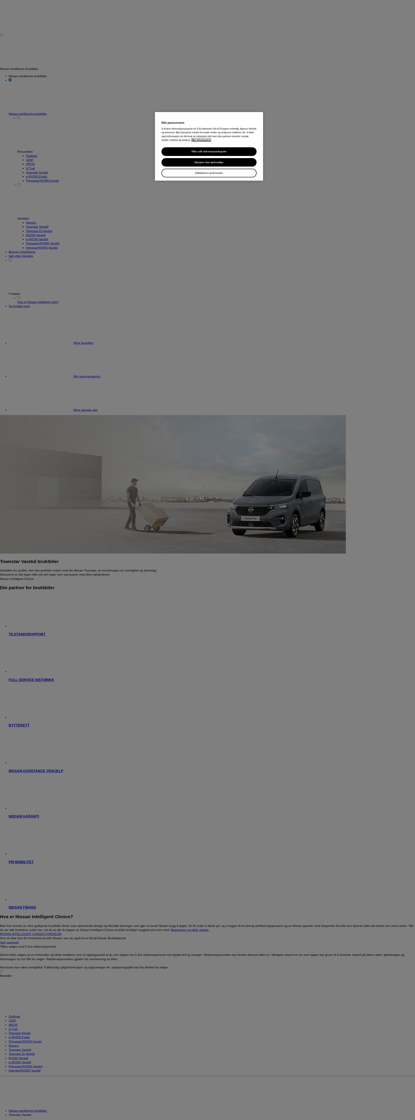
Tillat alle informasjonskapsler (209, 151)
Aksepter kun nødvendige (208, 162)
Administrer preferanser (209, 173)
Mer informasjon (201, 140)
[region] (209, 146)
